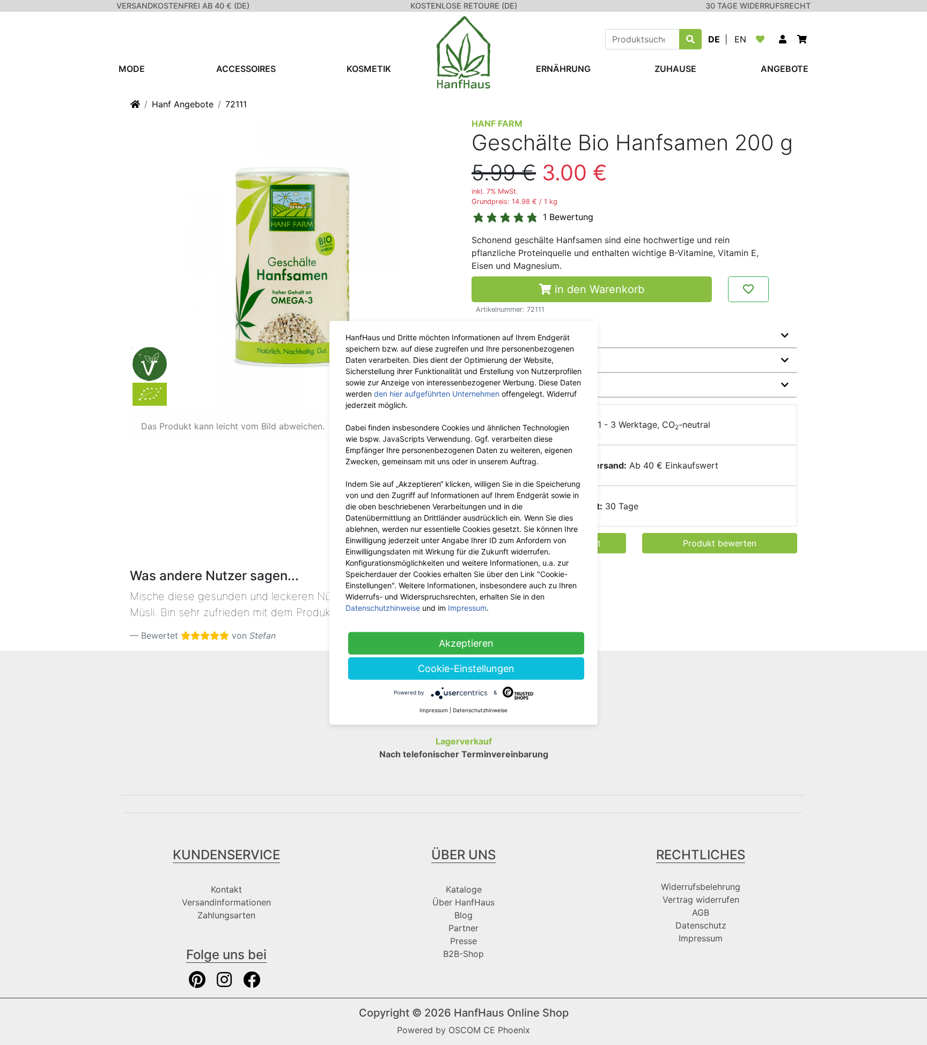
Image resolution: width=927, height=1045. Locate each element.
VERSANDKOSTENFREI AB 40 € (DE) (182, 5)
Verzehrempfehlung (522, 384)
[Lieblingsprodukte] (762, 39)
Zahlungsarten (226, 915)
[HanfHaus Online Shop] (463, 51)
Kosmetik (369, 68)
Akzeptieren (466, 642)
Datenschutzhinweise (382, 607)
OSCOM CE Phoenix (489, 1030)
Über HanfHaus (463, 902)
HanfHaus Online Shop (511, 1012)
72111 (236, 104)
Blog (463, 915)
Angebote (784, 68)
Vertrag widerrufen (701, 899)
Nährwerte (503, 360)
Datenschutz (700, 925)
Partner (463, 928)
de (714, 39)
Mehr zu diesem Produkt (532, 335)
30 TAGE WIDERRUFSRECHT (758, 5)
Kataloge (464, 889)
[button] (782, 39)
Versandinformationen (226, 902)
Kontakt (226, 889)
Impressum (701, 938)
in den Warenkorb (597, 289)
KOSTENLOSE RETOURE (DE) (463, 5)
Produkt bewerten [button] (719, 543)
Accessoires (246, 68)
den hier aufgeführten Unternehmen (436, 393)
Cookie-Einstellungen (466, 668)
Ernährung (563, 68)
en (740, 39)
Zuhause (675, 68)
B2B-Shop (463, 953)
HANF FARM (497, 123)
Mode (132, 68)
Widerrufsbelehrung (700, 886)
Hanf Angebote (183, 104)
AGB (700, 912)
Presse (463, 941)
